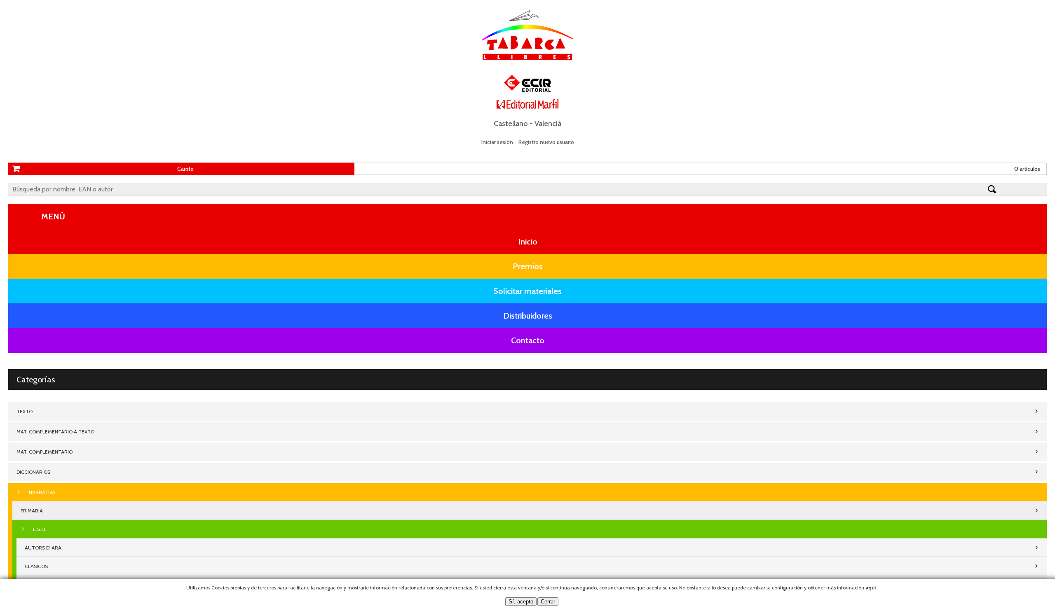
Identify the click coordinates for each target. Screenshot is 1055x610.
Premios (528, 266)
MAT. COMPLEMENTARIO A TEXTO (55, 431)
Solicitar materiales (527, 291)
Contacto (527, 340)
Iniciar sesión (497, 142)
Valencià (548, 123)
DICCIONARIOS (33, 472)
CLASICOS (36, 566)
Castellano (511, 123)
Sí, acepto (521, 601)
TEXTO (24, 411)
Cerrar (548, 601)
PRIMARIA (32, 511)
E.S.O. (39, 529)
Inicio (527, 242)
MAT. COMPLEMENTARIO (44, 452)
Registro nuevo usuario (546, 142)
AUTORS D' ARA (43, 548)
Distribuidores (527, 316)
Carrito (185, 168)
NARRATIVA (42, 492)
